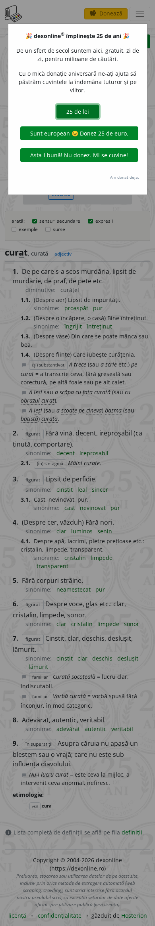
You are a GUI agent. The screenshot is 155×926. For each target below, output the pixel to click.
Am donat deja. (124, 177)
